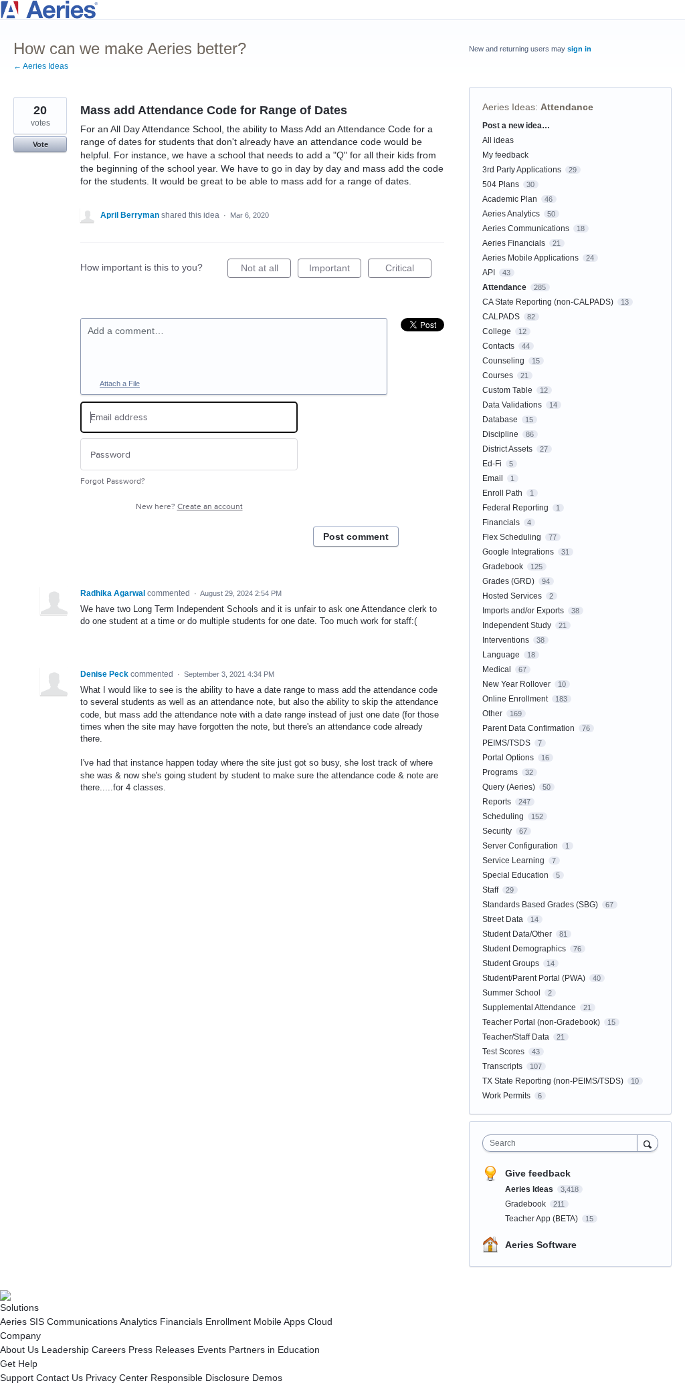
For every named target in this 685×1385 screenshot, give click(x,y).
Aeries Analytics (511, 213)
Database (500, 419)
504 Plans (500, 184)
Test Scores (503, 1051)
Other (492, 713)
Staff (490, 890)
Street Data (502, 919)
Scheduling (503, 816)
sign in (579, 49)
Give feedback (538, 1173)
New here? (189, 507)
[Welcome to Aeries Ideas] (342, 9)
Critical (408, 270)
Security (497, 831)
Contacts (498, 346)
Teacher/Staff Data (515, 1037)
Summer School (511, 992)
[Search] (647, 1142)
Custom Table (507, 390)
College (496, 331)
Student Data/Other (517, 934)
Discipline (500, 434)
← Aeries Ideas (40, 66)
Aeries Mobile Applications (530, 258)
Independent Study (516, 625)
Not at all (266, 270)
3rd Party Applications (521, 169)
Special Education (515, 875)
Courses (497, 375)
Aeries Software (541, 1244)
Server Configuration (520, 846)
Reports (496, 801)
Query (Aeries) (508, 787)
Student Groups (510, 963)
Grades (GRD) (508, 581)
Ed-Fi (492, 463)
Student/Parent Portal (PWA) (533, 978)
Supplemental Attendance (529, 1007)
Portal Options (508, 757)
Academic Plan (509, 199)
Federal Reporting (515, 507)
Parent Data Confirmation (528, 728)
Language (501, 654)
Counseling (503, 360)
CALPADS (501, 316)
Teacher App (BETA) (542, 1218)
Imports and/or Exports (523, 610)
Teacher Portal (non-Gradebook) (541, 1022)
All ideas (498, 140)
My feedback (505, 155)
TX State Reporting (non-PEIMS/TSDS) (552, 1081)
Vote (40, 144)
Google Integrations (518, 552)
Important (335, 270)
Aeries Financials (513, 243)
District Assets (507, 449)
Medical (496, 669)
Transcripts (502, 1066)
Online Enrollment (515, 699)
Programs (500, 772)
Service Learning (513, 860)
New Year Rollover (516, 684)
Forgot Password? (112, 481)
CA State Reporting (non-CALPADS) (547, 302)
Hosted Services (512, 596)
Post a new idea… (516, 125)
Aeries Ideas (508, 107)
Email (492, 478)
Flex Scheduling (511, 537)
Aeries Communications (525, 228)
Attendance (567, 107)
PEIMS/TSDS (506, 743)
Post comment (356, 536)
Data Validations (512, 405)
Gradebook (502, 566)
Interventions (505, 640)
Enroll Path (502, 493)
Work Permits (506, 1095)
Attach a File (120, 383)
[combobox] (563, 1143)
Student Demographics (524, 948)
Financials (501, 522)
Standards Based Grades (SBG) (540, 904)
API (488, 272)
